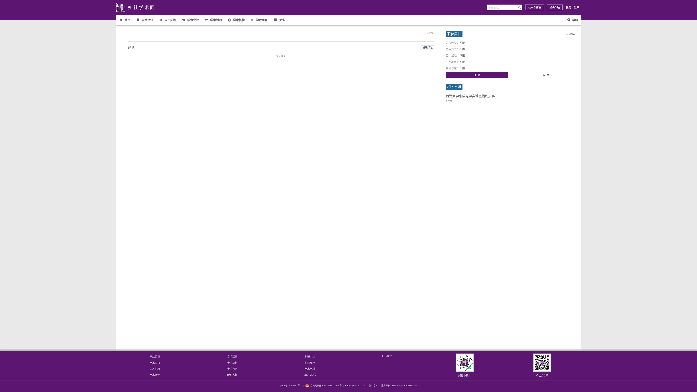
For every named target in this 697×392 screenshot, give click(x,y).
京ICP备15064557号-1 (291, 385)
